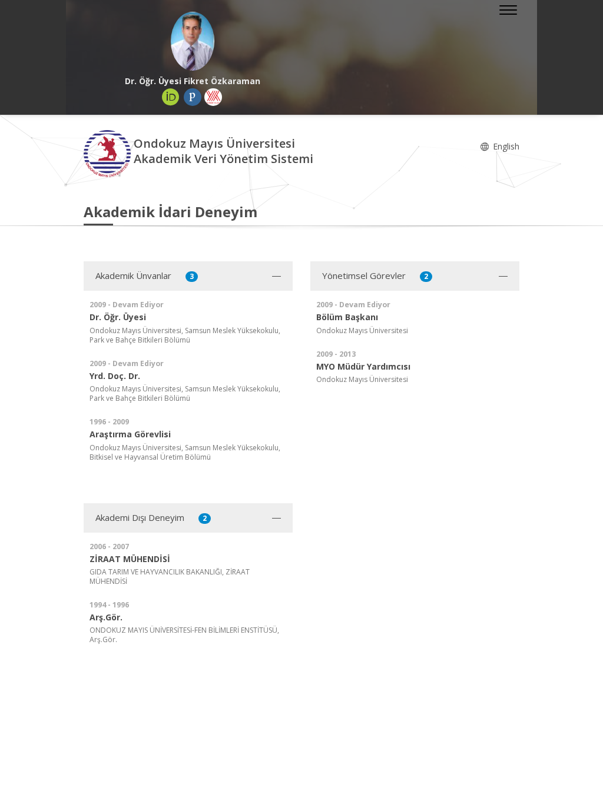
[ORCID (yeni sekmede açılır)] (171, 97)
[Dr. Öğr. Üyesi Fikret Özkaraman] (193, 41)
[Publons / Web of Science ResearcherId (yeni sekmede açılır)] (192, 97)
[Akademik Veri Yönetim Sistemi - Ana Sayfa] (109, 152)
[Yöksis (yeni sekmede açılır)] (213, 97)
